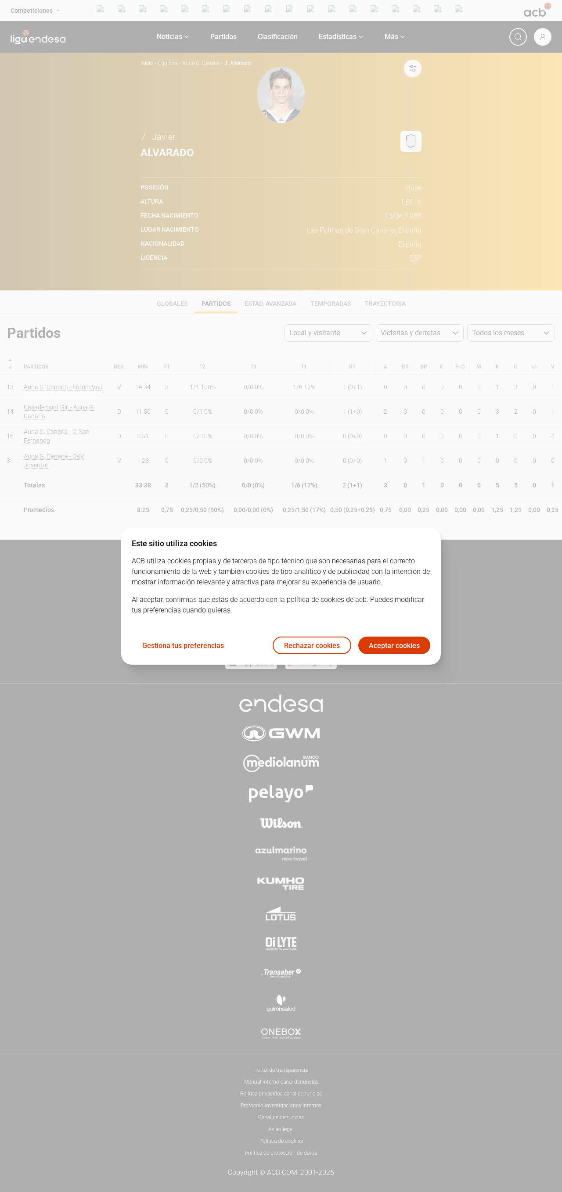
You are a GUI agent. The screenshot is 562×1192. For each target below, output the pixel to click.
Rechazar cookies (312, 645)
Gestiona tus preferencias (183, 645)
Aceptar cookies (394, 645)
